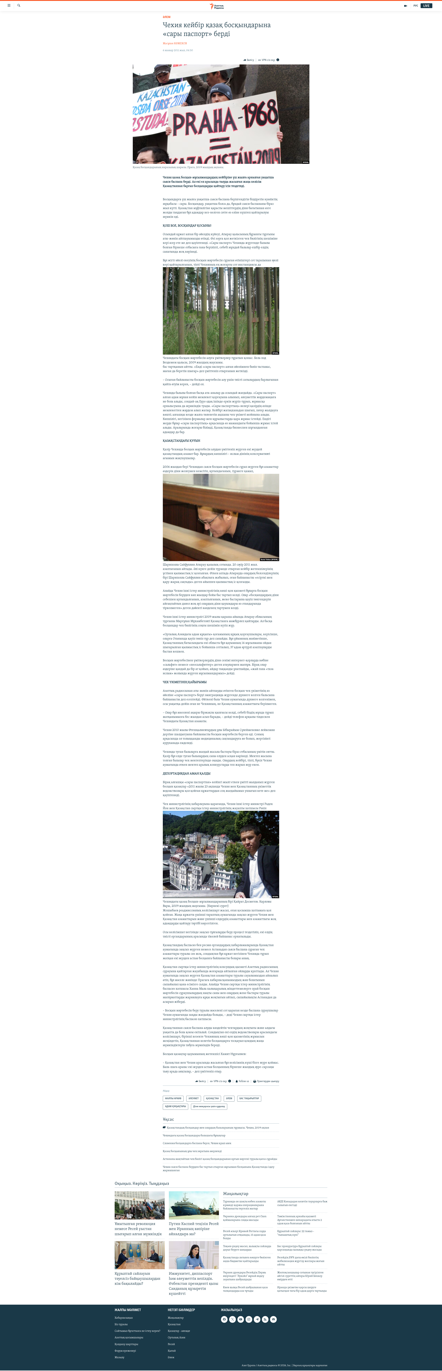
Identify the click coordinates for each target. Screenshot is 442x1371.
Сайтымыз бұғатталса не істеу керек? (137, 1331)
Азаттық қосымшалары (129, 1337)
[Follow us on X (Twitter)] (232, 1319)
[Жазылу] (273, 1319)
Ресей (171, 1344)
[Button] (248, 60)
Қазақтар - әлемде (179, 1331)
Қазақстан (174, 1324)
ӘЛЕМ (166, 17)
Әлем (171, 1357)
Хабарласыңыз (124, 1318)
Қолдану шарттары (126, 1344)
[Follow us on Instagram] (249, 1319)
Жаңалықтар (176, 1318)
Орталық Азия (176, 1337)
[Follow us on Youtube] (240, 1319)
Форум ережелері (125, 1351)
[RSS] (265, 1319)
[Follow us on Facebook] (224, 1319)
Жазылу (119, 1357)
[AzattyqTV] (405, 5)
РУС (416, 5)
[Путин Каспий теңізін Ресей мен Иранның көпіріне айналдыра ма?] (194, 1205)
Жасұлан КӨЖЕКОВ (175, 43)
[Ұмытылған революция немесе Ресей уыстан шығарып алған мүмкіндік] (140, 1205)
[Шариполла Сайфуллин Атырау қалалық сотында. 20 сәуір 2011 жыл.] (221, 560)
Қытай (172, 1351)
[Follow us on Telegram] (257, 1319)
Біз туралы (121, 1324)
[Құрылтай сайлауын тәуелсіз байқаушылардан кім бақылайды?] (140, 1255)
